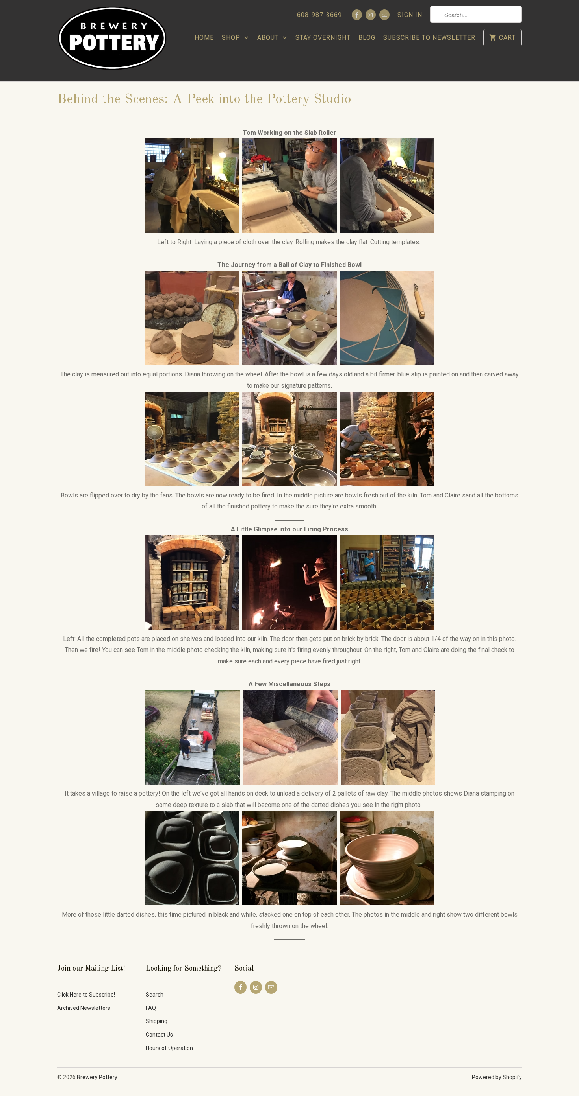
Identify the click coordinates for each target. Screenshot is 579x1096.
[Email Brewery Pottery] (384, 14)
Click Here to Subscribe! (86, 994)
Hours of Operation (169, 1048)
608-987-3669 (319, 14)
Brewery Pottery (98, 1077)
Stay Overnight (323, 37)
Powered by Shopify (497, 1077)
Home (204, 37)
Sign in (409, 14)
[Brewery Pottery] (112, 41)
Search (154, 994)
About (269, 37)
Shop (232, 37)
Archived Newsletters (83, 1008)
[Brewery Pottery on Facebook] (357, 14)
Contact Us (159, 1035)
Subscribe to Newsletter (429, 37)
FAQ (151, 1008)
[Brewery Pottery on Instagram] (371, 14)
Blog (366, 37)
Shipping (156, 1021)
